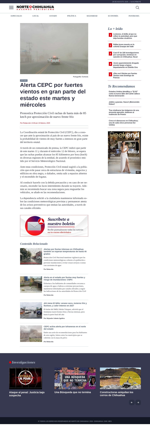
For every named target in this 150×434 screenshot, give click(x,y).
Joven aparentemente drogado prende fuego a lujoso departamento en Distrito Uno (126, 65)
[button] (138, 402)
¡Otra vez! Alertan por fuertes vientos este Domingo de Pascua (125, 76)
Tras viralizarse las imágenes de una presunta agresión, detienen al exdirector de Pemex (124, 112)
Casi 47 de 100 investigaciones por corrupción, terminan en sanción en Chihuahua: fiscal (126, 55)
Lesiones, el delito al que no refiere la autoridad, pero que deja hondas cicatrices (125, 36)
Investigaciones (23, 362)
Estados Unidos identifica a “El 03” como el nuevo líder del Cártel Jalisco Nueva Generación (124, 94)
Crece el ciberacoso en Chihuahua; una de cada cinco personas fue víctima (123, 123)
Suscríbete (135, 2)
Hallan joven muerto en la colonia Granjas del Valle (123, 45)
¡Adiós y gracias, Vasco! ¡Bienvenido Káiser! (124, 103)
